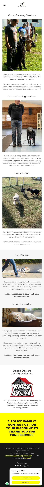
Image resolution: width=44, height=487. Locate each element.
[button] (5, 5)
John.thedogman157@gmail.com (18, 456)
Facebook (27, 458)
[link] (22, 5)
